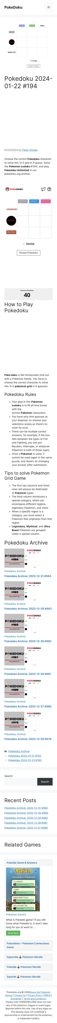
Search (8, 776)
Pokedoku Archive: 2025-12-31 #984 (27, 576)
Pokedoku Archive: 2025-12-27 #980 (27, 706)
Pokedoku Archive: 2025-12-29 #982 (27, 641)
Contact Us (20, 995)
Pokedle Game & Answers (22, 862)
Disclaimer (16, 998)
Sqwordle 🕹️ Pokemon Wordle (25, 957)
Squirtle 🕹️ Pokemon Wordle (23, 976)
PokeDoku (13, 7)
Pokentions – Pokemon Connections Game (28, 945)
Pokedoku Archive (15, 571)
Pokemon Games (16, 914)
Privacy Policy (35, 995)
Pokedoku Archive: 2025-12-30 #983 (28, 608)
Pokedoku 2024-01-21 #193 (24, 755)
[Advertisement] (28, 118)
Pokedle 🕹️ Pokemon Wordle (24, 966)
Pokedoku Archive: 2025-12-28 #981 (27, 673)
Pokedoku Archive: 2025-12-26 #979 (27, 739)
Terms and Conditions (35, 998)
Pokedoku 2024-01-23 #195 (25, 760)
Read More (13, 933)
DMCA (47, 995)
